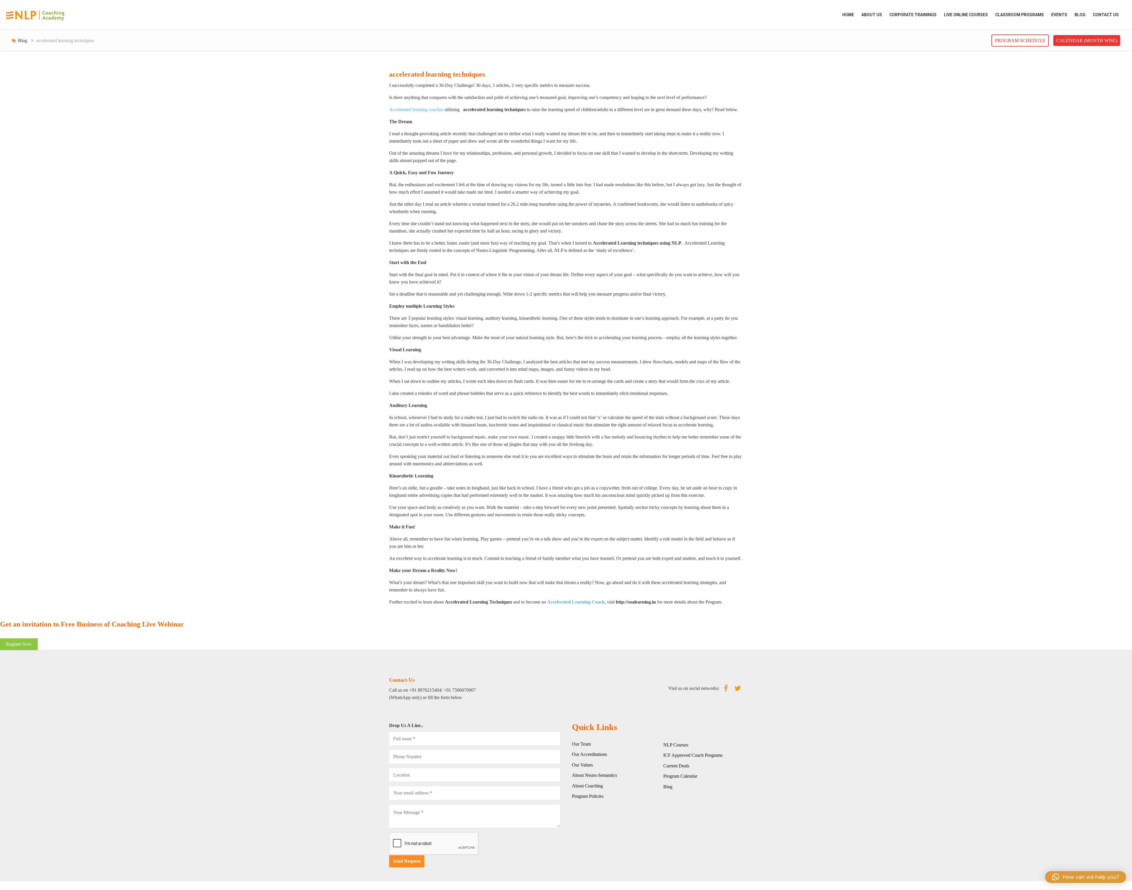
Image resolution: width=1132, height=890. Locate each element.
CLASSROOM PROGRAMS (1019, 14)
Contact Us (1106, 14)
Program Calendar (680, 776)
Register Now (19, 644)
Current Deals (676, 765)
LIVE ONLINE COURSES (966, 14)
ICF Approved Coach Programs (693, 755)
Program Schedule (1020, 40)
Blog (1080, 14)
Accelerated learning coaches (416, 109)
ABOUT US (871, 14)
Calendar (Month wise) (1086, 40)
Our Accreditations (589, 754)
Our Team (581, 743)
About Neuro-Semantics (594, 775)
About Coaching (587, 785)
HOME (848, 14)
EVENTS (1059, 14)
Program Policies (587, 796)
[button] (1085, 877)
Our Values (582, 764)
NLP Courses (675, 744)
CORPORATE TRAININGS (913, 14)
